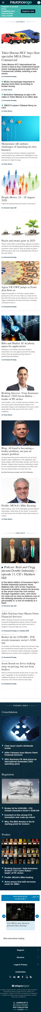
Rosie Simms (8, 89)
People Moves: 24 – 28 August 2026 (18, 199)
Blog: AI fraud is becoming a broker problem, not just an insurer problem (17, 451)
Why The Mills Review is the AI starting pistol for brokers (19, 823)
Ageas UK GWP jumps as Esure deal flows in (19, 289)
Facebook (22, 977)
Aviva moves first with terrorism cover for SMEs (20, 883)
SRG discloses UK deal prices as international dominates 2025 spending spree (21, 761)
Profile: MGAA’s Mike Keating (18, 505)
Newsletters (18, 977)
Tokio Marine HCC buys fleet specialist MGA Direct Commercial (20, 56)
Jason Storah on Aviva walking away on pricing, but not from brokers (18, 666)
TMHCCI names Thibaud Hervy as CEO (18, 106)
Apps (26, 977)
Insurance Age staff (10, 208)
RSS (30, 977)
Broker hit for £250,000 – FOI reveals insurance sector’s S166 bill (18, 639)
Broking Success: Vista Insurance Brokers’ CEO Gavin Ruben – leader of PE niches (19, 395)
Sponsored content (20, 897)
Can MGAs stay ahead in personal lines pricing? (18, 924)
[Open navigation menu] (2, 2)
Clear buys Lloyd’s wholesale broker (19, 747)
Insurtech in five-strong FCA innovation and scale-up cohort (20, 816)
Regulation (8, 774)
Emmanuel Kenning (10, 76)
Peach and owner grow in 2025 (18, 240)
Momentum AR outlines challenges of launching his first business (18, 146)
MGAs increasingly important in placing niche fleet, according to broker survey (18, 84)
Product (6, 834)
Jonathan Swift (24, 631)
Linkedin (14, 977)
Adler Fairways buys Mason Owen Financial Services (20, 615)
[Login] (39, 2)
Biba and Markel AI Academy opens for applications (18, 345)
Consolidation (9, 712)
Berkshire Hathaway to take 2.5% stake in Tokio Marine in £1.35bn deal (19, 96)
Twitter (10, 977)
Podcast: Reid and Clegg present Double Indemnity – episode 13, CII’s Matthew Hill (19, 572)
